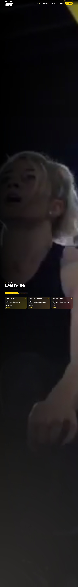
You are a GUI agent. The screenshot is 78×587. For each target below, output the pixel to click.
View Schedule (23, 293)
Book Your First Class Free (11, 293)
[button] (37, 3)
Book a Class (69, 3)
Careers (61, 3)
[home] (9, 3)
